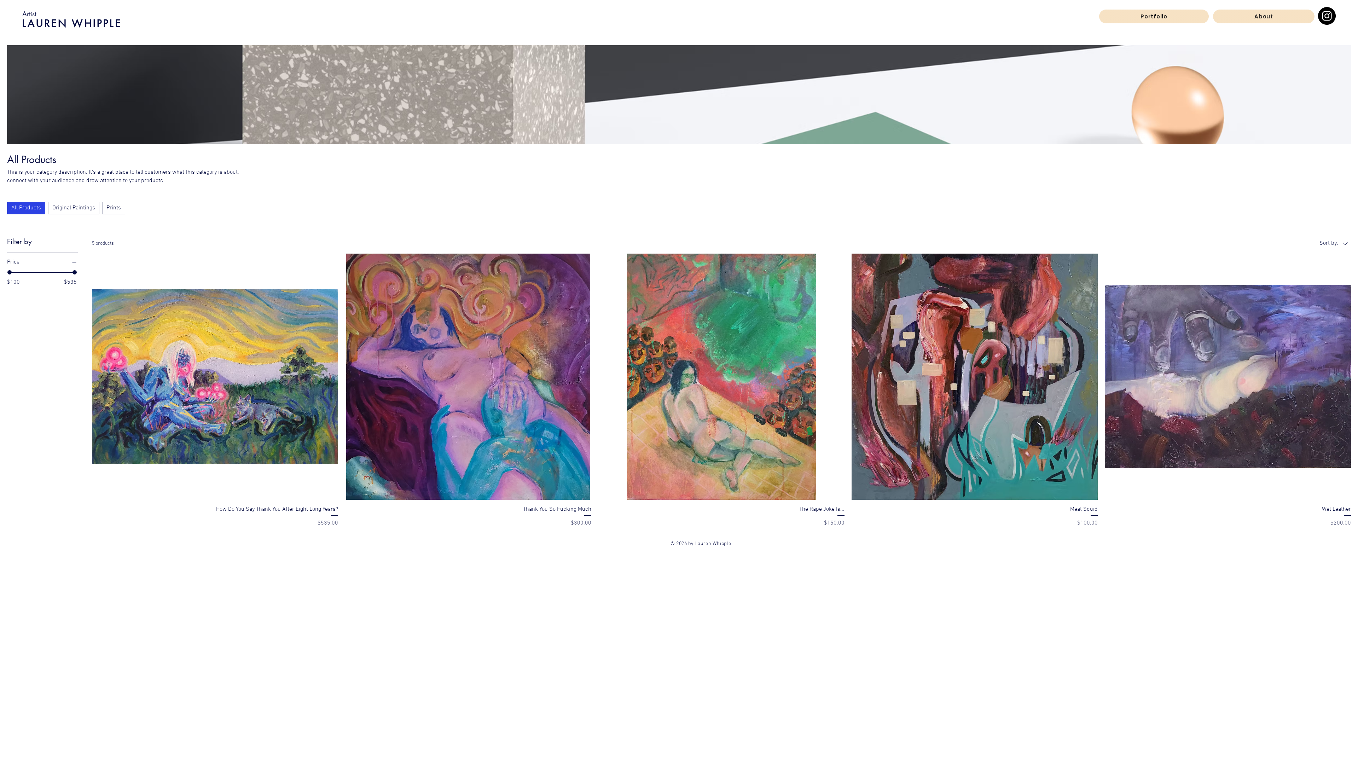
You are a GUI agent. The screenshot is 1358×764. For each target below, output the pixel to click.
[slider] (9, 272)
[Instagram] (1327, 16)
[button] (1154, 16)
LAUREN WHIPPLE (72, 23)
